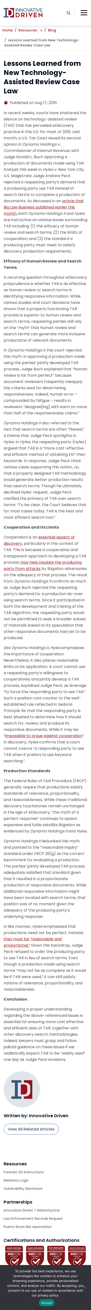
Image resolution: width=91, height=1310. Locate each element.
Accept (46, 1303)
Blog (52, 30)
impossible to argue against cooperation (44, 736)
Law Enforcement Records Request (33, 1218)
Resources (27, 30)
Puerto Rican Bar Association (28, 1226)
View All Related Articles (31, 1129)
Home (7, 30)
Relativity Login (16, 1180)
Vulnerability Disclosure (23, 1188)
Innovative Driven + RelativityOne (32, 1210)
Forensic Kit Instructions (24, 1172)
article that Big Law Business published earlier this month (44, 207)
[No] (85, 1287)
